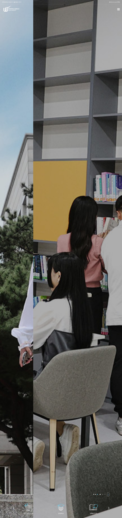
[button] (93, 494)
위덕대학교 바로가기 (7, 2)
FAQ (118, 2)
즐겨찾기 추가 (17, 2)
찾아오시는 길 (112, 2)
